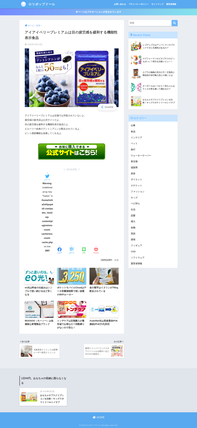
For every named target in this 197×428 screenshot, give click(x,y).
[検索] (175, 23)
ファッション (137, 191)
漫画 (133, 239)
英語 (133, 233)
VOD (133, 251)
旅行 (133, 149)
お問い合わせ (120, 4)
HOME (100, 417)
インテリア (136, 137)
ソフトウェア (137, 257)
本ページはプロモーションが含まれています (98, 12)
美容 (133, 173)
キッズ (134, 197)
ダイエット (136, 179)
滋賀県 (134, 167)
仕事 (133, 125)
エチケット (136, 185)
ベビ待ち (135, 203)
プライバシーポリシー (139, 4)
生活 (116, 260)
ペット (134, 143)
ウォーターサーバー (141, 155)
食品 (133, 131)
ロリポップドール (41, 4)
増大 (133, 221)
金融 (133, 227)
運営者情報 (171, 4)
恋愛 (133, 215)
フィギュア (136, 245)
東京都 (134, 161)
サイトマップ (157, 4)
